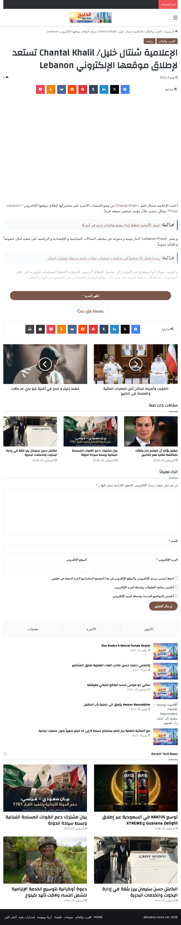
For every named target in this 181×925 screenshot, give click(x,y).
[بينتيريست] (82, 89)
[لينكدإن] (104, 89)
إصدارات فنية (27, 917)
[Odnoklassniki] (51, 89)
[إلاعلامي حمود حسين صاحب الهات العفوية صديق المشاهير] (165, 671)
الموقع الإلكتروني (76, 559)
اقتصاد (58, 917)
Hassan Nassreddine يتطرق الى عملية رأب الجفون (117, 704)
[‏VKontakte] (61, 89)
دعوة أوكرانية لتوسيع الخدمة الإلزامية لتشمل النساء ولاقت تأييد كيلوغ (49, 892)
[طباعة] (29, 329)
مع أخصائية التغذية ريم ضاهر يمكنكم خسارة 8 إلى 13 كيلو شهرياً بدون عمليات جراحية (94, 731)
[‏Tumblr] (93, 89)
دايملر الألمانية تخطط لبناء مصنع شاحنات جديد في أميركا (121, 225)
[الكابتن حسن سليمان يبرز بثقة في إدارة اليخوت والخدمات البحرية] (30, 431)
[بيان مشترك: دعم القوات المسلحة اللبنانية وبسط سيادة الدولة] (90, 431)
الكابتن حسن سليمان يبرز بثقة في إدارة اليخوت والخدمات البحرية (31, 453)
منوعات (68, 917)
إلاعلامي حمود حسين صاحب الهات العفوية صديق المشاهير (111, 665)
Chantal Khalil (126, 205)
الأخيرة (91, 629)
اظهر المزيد (91, 295)
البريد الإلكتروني (167, 559)
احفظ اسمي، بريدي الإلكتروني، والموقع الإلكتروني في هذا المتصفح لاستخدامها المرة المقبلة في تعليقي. (112, 578)
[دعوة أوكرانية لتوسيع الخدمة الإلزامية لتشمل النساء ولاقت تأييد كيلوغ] (45, 860)
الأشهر (148, 629)
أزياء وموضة (44, 917)
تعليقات (33, 629)
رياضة (149, 41)
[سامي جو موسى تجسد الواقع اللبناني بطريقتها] (165, 691)
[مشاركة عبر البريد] (40, 329)
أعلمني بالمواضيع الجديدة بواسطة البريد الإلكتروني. (143, 596)
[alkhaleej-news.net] (90, 17)
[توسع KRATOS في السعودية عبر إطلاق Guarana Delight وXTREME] (136, 788)
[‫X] (114, 89)
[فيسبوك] (125, 89)
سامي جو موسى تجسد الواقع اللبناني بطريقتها (118, 685)
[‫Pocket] (40, 89)
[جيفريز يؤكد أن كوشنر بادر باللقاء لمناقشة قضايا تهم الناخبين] (151, 431)
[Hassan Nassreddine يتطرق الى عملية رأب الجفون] (165, 713)
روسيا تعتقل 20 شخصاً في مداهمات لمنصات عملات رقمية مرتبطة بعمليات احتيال (103, 258)
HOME (98, 917)
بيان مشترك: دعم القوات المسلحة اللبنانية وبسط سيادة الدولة (94, 453)
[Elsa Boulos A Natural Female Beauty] (165, 651)
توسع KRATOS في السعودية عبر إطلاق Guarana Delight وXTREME (140, 820)
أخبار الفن (10, 917)
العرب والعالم (153, 31)
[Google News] (90, 311)
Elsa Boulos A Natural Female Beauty (125, 646)
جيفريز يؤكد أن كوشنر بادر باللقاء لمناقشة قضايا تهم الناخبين (156, 453)
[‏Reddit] (72, 89)
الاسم (173, 541)
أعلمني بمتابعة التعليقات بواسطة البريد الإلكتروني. (144, 587)
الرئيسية (169, 31)
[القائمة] (175, 19)
